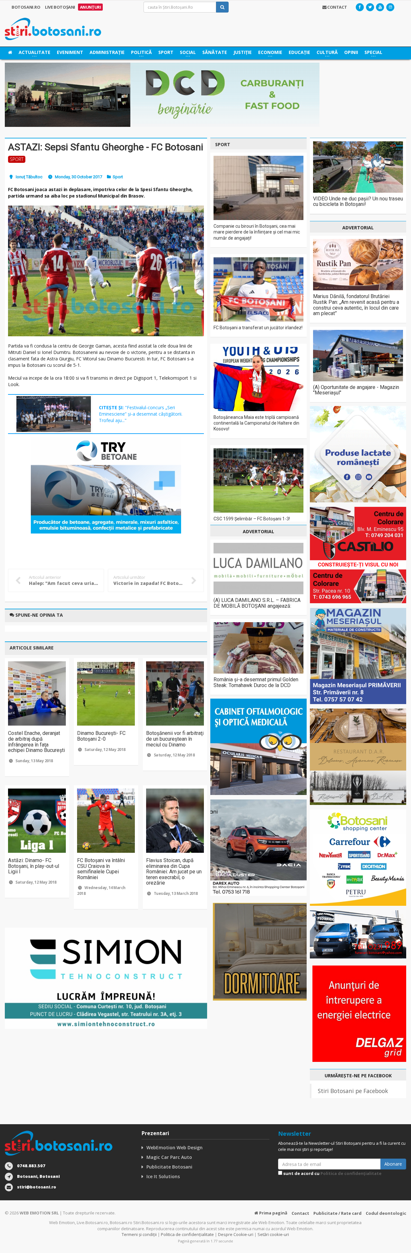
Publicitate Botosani (169, 1167)
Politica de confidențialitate (350, 1173)
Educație (299, 52)
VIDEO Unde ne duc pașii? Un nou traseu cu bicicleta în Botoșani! (358, 201)
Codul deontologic (386, 1213)
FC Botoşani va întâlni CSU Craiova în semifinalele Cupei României (101, 868)
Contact (300, 1213)
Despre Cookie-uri (235, 1234)
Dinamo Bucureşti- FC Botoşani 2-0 (101, 736)
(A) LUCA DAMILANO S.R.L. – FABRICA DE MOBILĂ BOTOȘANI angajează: (257, 603)
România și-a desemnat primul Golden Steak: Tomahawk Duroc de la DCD (256, 682)
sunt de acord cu (331, 1173)
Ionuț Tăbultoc (29, 176)
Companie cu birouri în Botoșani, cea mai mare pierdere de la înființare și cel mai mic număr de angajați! (257, 232)
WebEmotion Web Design (174, 1147)
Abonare (393, 1164)
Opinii (351, 52)
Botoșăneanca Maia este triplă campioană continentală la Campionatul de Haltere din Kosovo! (256, 423)
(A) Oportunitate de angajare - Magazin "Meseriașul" (356, 390)
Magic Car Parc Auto (169, 1157)
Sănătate (214, 52)
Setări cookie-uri (273, 1234)
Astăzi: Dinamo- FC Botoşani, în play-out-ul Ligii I (33, 866)
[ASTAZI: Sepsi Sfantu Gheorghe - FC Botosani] (106, 271)
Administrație (107, 52)
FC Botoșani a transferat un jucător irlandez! (258, 327)
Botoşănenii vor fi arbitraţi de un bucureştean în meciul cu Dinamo (175, 738)
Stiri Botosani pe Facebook (353, 1091)
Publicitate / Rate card (337, 1213)
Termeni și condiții (139, 1234)
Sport (165, 52)
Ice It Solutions (163, 1176)
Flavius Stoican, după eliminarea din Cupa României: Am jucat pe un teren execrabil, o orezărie (174, 871)
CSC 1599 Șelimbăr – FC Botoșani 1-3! (252, 518)
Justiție (242, 52)
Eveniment (70, 52)
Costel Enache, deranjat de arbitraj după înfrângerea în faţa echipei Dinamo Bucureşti (36, 741)
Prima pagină (272, 1213)
